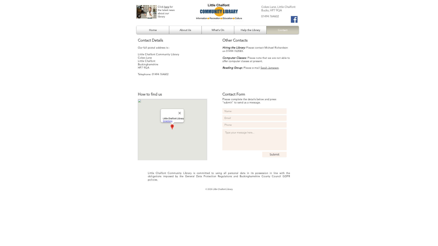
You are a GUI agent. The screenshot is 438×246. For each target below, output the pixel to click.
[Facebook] (294, 19)
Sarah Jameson (270, 67)
